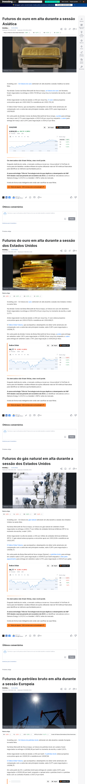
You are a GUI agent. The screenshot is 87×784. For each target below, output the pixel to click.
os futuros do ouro (52, 91)
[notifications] (80, 1)
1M (15, 136)
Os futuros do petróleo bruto (28, 740)
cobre (67, 336)
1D (10, 136)
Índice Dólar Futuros (16, 325)
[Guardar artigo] (65, 29)
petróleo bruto (56, 554)
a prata (58, 116)
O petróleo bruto (51, 754)
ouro (30, 302)
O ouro (50, 100)
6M (19, 136)
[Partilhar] (61, 29)
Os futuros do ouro (25, 84)
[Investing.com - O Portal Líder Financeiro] (9, 2)
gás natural (32, 520)
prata (59, 334)
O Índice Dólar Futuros (15, 545)
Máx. (28, 136)
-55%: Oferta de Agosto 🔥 (52, 1)
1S (13, 136)
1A (21, 136)
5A (24, 136)
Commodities (14, 28)
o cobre (63, 118)
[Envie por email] (34, 197)
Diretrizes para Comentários (9, 223)
